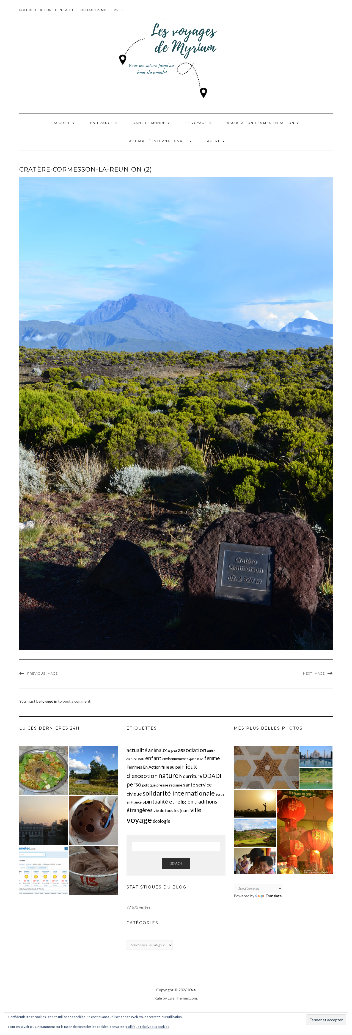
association (192, 749)
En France (102, 123)
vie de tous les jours (171, 810)
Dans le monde (150, 123)
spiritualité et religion (167, 801)
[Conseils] (43, 820)
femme (212, 758)
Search (176, 863)
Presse (120, 10)
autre (211, 751)
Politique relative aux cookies (147, 1027)
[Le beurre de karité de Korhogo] (93, 870)
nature (168, 775)
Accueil (63, 123)
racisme (175, 785)
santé (189, 785)
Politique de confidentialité (47, 10)
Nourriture (190, 776)
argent (172, 751)
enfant (153, 758)
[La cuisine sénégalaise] (43, 770)
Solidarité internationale (158, 141)
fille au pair (172, 766)
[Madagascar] (93, 770)
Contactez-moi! (94, 10)
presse (162, 785)
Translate (273, 895)
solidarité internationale (179, 793)
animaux (157, 750)
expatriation (195, 759)
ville (195, 809)
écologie (161, 821)
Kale (192, 989)
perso (134, 784)
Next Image (314, 673)
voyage (139, 819)
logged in (49, 701)
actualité (137, 750)
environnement (174, 759)
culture (132, 759)
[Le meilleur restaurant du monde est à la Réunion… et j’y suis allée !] (93, 820)
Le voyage (196, 123)
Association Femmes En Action (261, 123)
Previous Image (42, 673)
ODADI (212, 775)
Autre (214, 141)
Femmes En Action (144, 766)
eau (141, 758)
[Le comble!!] (43, 870)
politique (149, 785)
